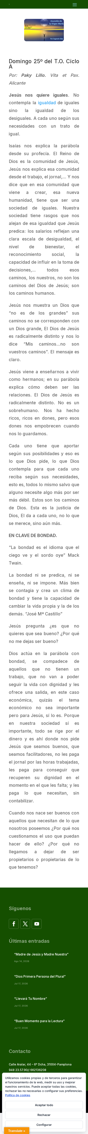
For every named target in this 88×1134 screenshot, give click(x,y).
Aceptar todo (44, 1105)
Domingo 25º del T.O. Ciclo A (44, 64)
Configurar (44, 1124)
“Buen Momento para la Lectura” (39, 1021)
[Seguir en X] (25, 924)
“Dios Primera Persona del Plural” (40, 976)
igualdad (47, 102)
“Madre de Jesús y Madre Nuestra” (41, 954)
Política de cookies (17, 1095)
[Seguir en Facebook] (14, 924)
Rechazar (44, 1115)
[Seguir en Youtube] (37, 924)
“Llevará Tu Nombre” (30, 999)
